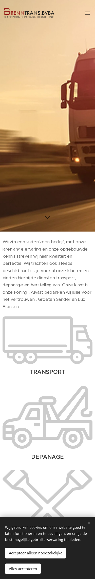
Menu (87, 13)
